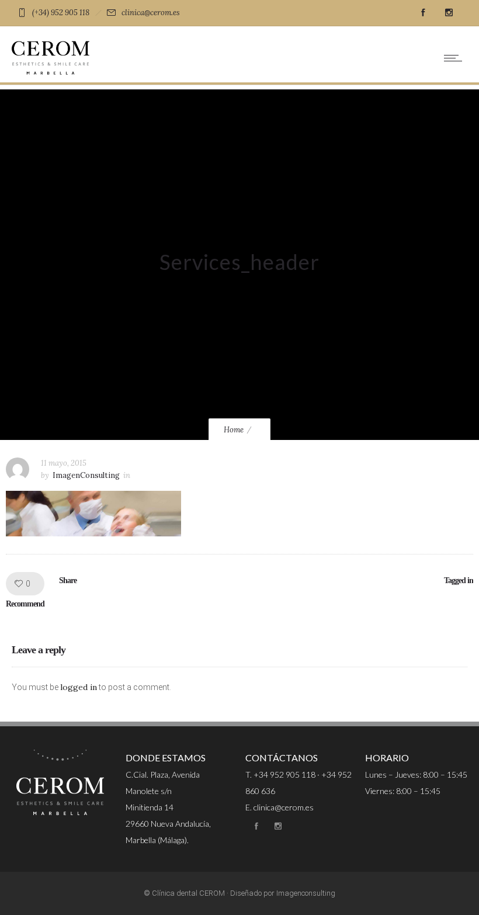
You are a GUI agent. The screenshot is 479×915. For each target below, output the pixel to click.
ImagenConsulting (86, 475)
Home (234, 430)
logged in (78, 687)
